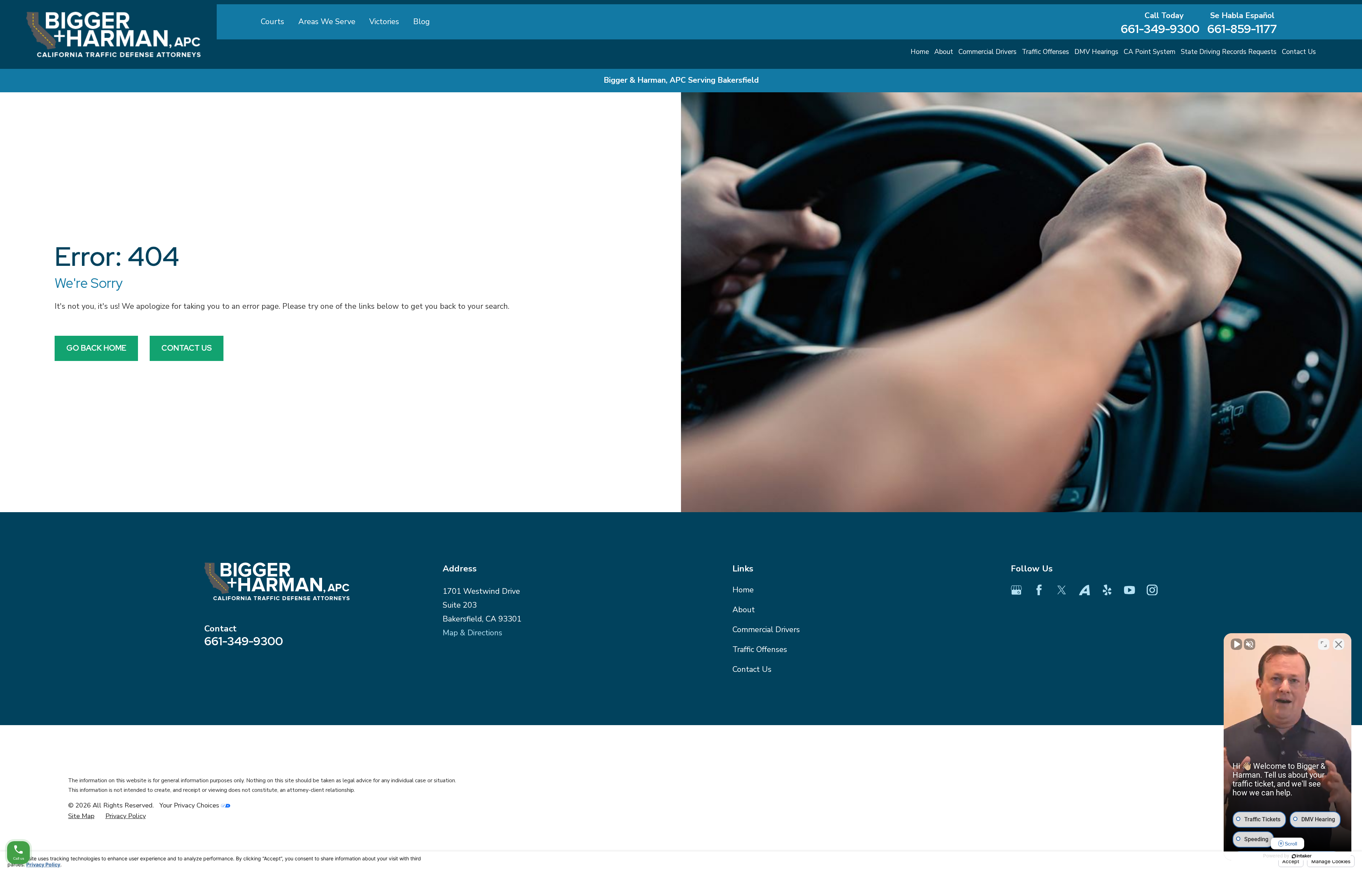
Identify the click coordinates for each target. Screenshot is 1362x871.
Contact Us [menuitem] (1299, 51)
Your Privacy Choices (190, 805)
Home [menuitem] (919, 51)
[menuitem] (81, 816)
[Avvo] (1084, 590)
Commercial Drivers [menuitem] (987, 51)
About (743, 609)
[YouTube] (1129, 590)
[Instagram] (1152, 590)
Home (743, 590)
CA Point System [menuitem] (1149, 51)
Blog (421, 21)
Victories (384, 21)
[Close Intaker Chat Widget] (1338, 644)
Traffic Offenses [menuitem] (1045, 51)
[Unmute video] (1236, 644)
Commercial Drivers (766, 629)
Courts (272, 21)
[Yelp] (1107, 590)
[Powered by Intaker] (1301, 856)
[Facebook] (1039, 590)
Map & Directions (472, 633)
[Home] (113, 34)
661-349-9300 (1160, 29)
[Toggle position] (1323, 644)
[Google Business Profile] (1016, 590)
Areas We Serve (326, 21)
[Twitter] (1061, 590)
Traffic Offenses (759, 649)
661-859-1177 (1242, 29)
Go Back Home (96, 348)
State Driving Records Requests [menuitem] (1229, 51)
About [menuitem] (943, 51)
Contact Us (186, 348)
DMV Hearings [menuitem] (1096, 51)
